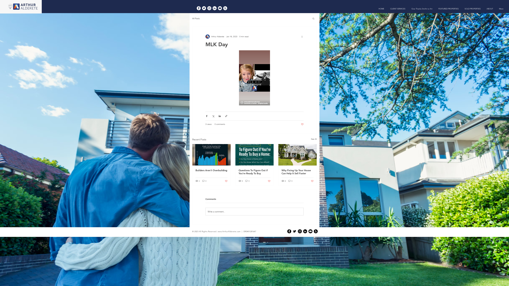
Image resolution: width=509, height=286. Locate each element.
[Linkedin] (305, 231)
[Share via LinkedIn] (219, 116)
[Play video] (254, 77)
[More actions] (302, 36)
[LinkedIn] (215, 8)
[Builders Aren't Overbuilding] (211, 155)
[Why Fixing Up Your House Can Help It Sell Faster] (297, 155)
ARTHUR (28, 5)
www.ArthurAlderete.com (229, 231)
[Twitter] (204, 8)
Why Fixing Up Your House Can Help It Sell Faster (296, 172)
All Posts (196, 18)
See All (314, 139)
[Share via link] (226, 116)
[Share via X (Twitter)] (213, 116)
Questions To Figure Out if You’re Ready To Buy (253, 172)
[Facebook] (199, 8)
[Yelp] (225, 8)
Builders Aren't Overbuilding (211, 170)
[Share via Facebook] (206, 116)
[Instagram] (209, 8)
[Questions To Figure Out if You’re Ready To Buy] (254, 155)
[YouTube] (220, 8)
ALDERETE (29, 9)
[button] (313, 18)
